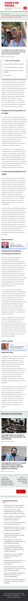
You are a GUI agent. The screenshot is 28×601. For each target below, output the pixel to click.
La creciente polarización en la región (13, 67)
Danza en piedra (12, 4)
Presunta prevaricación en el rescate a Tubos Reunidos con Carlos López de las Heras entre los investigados (14, 568)
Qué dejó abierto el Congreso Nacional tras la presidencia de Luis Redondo (13, 437)
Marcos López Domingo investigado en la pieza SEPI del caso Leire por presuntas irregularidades (14, 574)
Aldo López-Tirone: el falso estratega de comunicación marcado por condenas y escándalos (14, 581)
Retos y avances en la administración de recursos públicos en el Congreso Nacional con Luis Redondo (14, 517)
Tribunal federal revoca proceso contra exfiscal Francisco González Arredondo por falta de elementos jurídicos (14, 528)
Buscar (21, 491)
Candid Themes (16, 597)
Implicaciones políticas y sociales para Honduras (13, 71)
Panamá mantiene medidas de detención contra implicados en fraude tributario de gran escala (14, 535)
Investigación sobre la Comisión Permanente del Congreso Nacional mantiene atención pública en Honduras (13, 466)
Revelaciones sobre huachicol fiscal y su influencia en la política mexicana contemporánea (14, 562)
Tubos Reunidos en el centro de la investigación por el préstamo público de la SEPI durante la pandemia (14, 541)
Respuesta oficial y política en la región (13, 64)
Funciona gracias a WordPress (11, 595)
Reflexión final (7, 75)
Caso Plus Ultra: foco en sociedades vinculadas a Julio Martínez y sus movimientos (13, 555)
